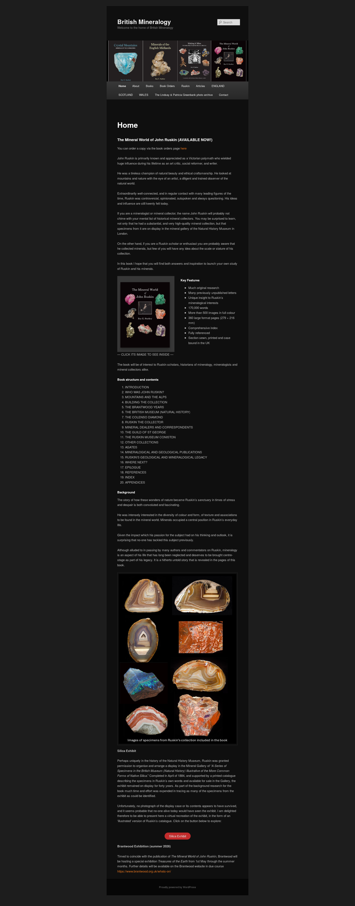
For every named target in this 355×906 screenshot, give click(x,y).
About (135, 86)
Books (149, 86)
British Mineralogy (144, 21)
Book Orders (167, 86)
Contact (223, 95)
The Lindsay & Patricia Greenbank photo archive (184, 95)
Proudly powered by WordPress (177, 887)
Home (122, 86)
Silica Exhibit (177, 836)
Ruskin (185, 86)
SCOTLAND (126, 95)
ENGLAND (218, 86)
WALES (143, 95)
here (184, 148)
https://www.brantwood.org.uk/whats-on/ (144, 871)
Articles (200, 86)
